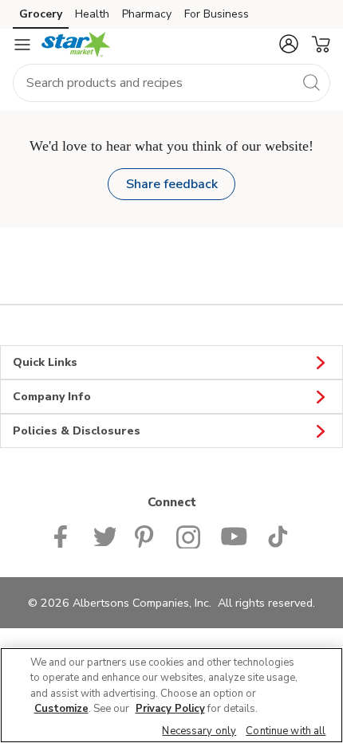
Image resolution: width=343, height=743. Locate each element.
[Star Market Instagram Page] (188, 535)
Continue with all (285, 731)
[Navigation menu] (22, 45)
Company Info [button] (52, 396)
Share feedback (172, 184)
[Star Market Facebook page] (64, 535)
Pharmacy (147, 14)
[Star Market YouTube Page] (233, 535)
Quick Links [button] (45, 362)
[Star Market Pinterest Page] (146, 535)
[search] (311, 82)
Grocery (40, 14)
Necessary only (199, 731)
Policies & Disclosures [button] (76, 430)
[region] (171, 695)
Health (92, 14)
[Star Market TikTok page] (277, 535)
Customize (61, 709)
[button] (289, 44)
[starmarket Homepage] (76, 44)
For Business (216, 14)
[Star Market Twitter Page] (104, 535)
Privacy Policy (170, 709)
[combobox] (171, 83)
